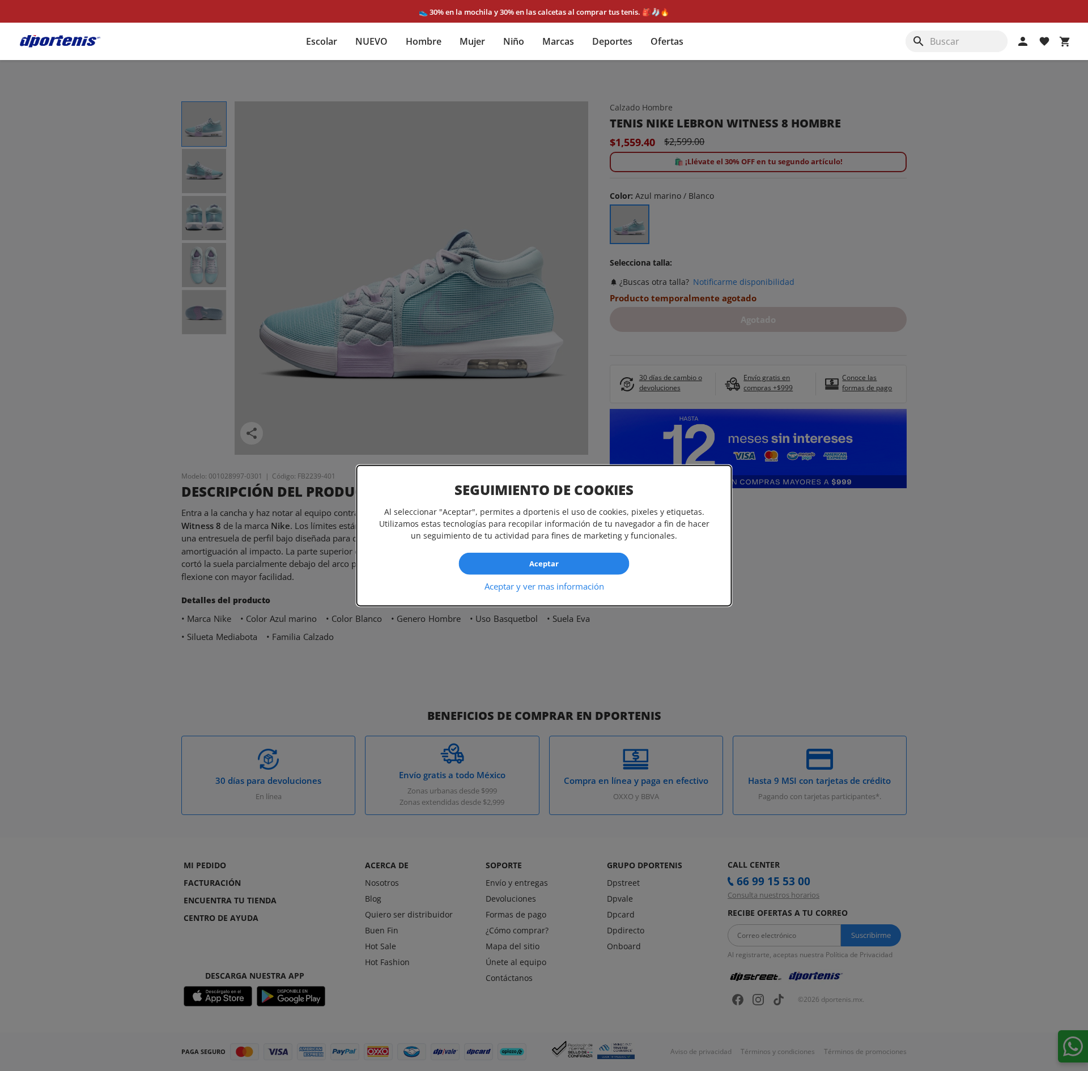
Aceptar (544, 563)
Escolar (321, 41)
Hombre (423, 41)
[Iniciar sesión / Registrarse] (1023, 41)
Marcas (558, 41)
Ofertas (667, 41)
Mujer (472, 41)
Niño (513, 41)
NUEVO (371, 41)
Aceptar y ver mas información (544, 585)
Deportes (612, 41)
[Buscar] (918, 41)
